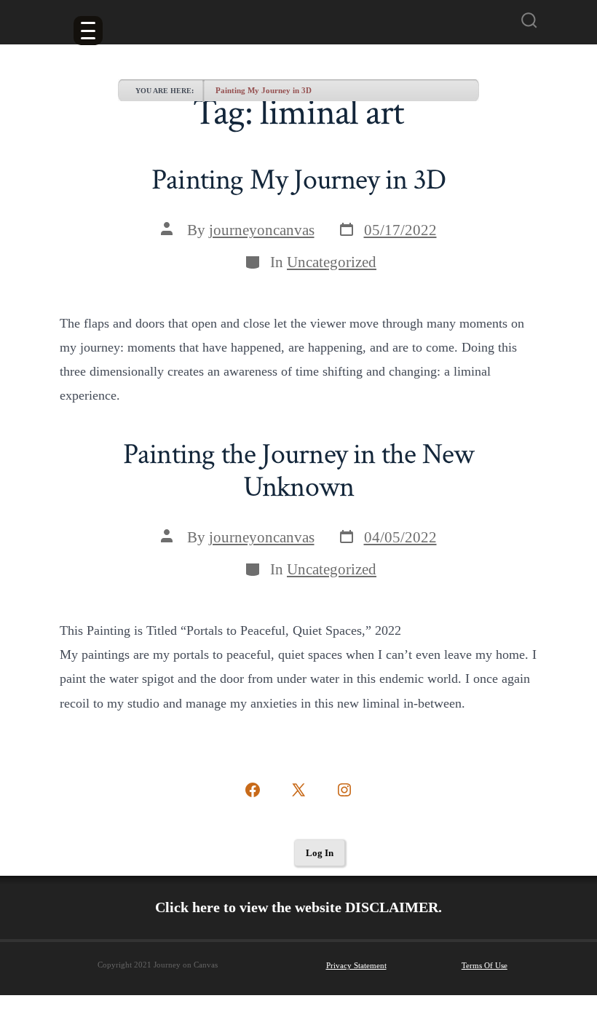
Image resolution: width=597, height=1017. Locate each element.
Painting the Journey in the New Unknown (298, 471)
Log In (319, 852)
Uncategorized (331, 261)
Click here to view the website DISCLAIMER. (298, 907)
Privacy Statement (356, 965)
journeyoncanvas (262, 229)
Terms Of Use (484, 965)
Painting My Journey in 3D (264, 90)
